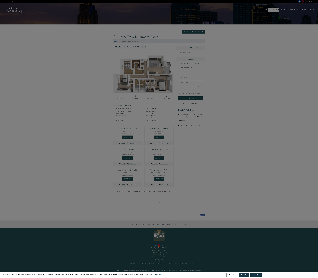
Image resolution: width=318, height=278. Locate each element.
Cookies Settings (232, 275)
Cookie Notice (156, 274)
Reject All (244, 275)
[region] (159, 275)
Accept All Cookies (256, 275)
